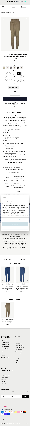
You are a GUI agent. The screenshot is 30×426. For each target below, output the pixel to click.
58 (23, 80)
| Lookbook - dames (19, 347)
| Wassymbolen (18, 356)
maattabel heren (22, 180)
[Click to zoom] (26, 19)
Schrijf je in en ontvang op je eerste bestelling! (14, 391)
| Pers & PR (3, 383)
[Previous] (3, 19)
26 (18, 73)
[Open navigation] (4, 7)
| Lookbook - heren (19, 345)
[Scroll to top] (27, 423)
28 (6, 76)
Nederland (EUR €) (7, 409)
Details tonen (22, 219)
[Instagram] (3, 419)
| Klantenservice (4, 377)
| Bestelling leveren (5, 346)
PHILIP (10, 11)
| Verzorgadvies (18, 358)
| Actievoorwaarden (5, 357)
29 (10, 76)
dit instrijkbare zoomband (10, 153)
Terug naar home (4, 11)
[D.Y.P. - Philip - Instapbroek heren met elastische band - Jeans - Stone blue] (7, 275)
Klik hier (7, 169)
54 (14, 80)
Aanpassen (14, 228)
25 (14, 73)
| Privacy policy (4, 355)
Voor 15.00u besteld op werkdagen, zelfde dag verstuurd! (15, 104)
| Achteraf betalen (5, 348)
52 (10, 80)
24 (10, 73)
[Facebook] (1, 419)
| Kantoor (3, 381)
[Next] (6, 19)
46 (18, 76)
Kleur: (15, 65)
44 (14, 76)
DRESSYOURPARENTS (14, 423)
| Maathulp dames (19, 353)
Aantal (15, 91)
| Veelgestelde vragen (5, 375)
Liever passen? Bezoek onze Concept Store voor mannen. (15, 108)
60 (14, 83)
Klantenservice (15, 3)
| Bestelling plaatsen (5, 342)
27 (23, 73)
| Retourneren (4, 340)
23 (6, 73)
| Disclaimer (3, 353)
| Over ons (3, 379)
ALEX (19, 263)
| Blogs (16, 362)
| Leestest (17, 360)
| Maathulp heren (19, 343)
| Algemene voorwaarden (6, 350)
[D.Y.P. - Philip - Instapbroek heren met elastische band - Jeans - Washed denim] (22, 275)
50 (6, 80)
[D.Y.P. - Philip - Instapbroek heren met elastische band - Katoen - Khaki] (7, 310)
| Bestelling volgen (5, 344)
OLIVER (15, 263)
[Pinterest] (5, 419)
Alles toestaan (15, 224)
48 (23, 76)
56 (18, 80)
